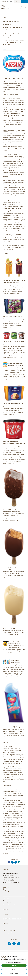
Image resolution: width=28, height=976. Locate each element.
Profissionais (6, 900)
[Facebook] (9, 943)
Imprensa (14, 914)
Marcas (14, 909)
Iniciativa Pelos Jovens (8, 902)
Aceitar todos (14, 965)
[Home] (9, 7)
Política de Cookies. (17, 962)
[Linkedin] (18, 943)
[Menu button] (25, 7)
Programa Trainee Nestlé (9, 905)
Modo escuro (4, 1)
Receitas (14, 924)
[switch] (10, 1)
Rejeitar (14, 969)
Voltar (4, 49)
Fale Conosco (24, 1)
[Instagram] (14, 943)
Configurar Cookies (14, 973)
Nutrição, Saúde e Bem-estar (14, 919)
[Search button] (22, 7)
